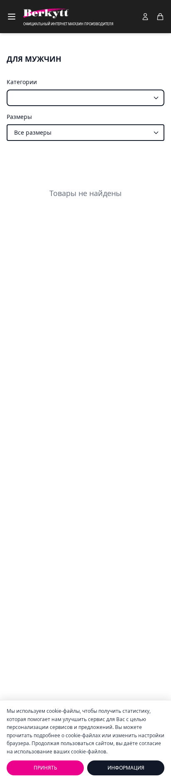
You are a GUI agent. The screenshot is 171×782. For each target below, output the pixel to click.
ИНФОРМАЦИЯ (125, 767)
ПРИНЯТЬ (45, 767)
